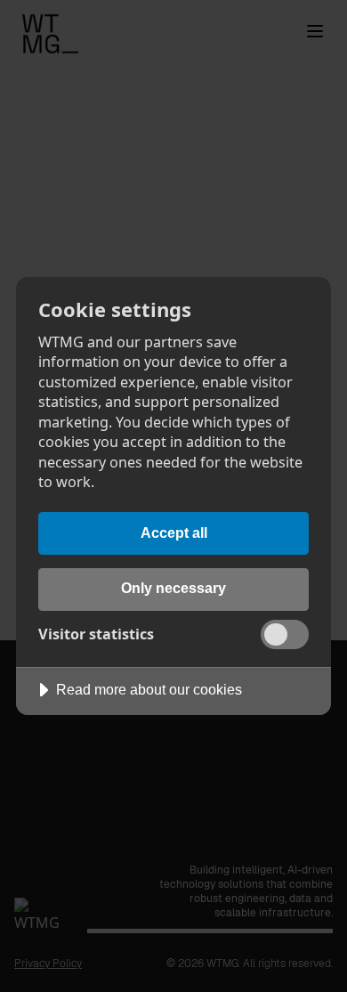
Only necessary (173, 588)
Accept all (174, 532)
